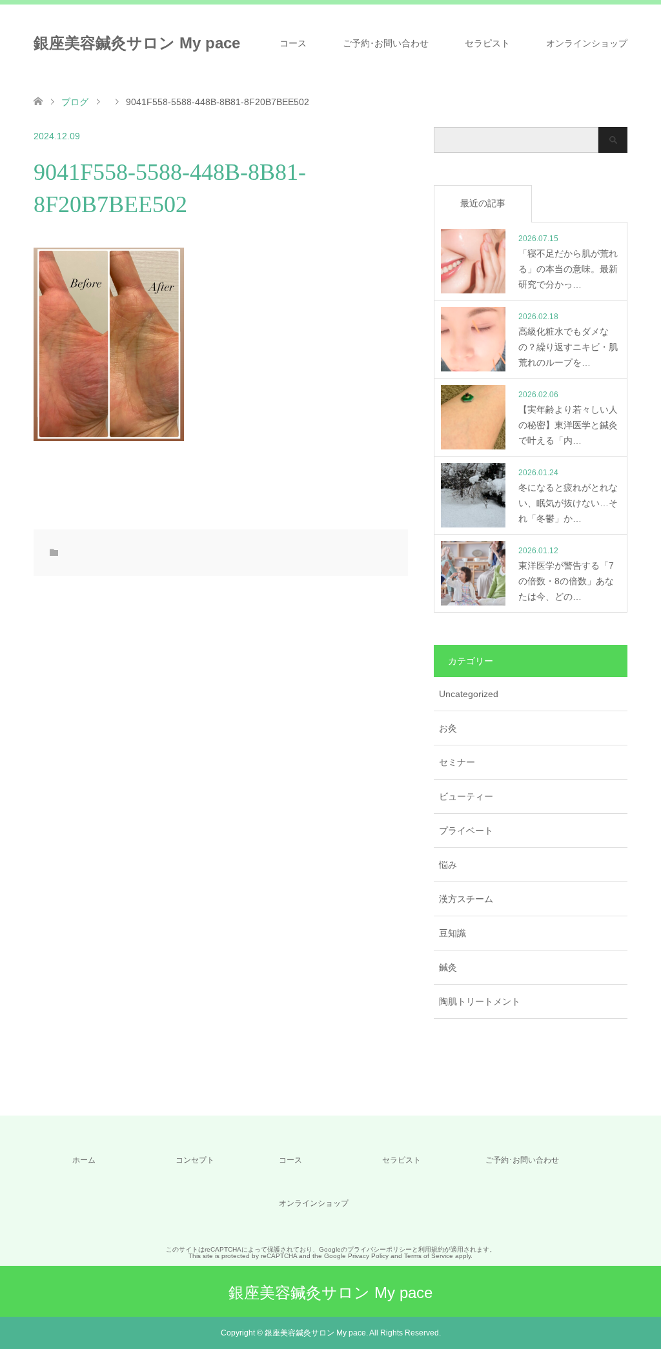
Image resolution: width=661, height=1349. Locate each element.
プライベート (466, 830)
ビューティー (466, 796)
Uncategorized (468, 694)
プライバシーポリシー (379, 1249)
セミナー (457, 762)
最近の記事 (482, 203)
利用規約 (431, 1249)
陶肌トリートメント (479, 1001)
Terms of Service (428, 1255)
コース (293, 43)
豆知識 (452, 933)
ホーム (84, 1160)
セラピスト (487, 43)
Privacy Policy (368, 1255)
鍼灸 (448, 967)
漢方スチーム (466, 899)
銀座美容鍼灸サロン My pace (137, 43)
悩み (448, 865)
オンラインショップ (586, 43)
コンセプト (195, 1160)
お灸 (448, 728)
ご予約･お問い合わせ (386, 43)
